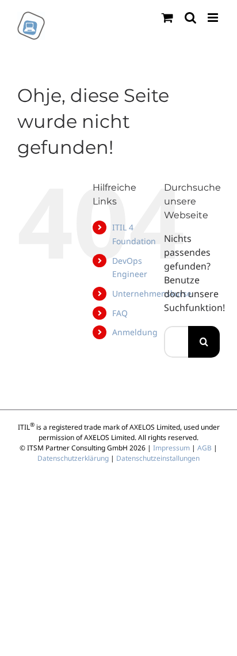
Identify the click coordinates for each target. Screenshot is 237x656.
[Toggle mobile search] (190, 18)
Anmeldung (135, 332)
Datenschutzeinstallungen (158, 458)
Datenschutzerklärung (73, 458)
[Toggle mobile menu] (214, 18)
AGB (204, 448)
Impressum (171, 448)
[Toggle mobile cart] (167, 18)
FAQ (120, 313)
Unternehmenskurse (152, 293)
